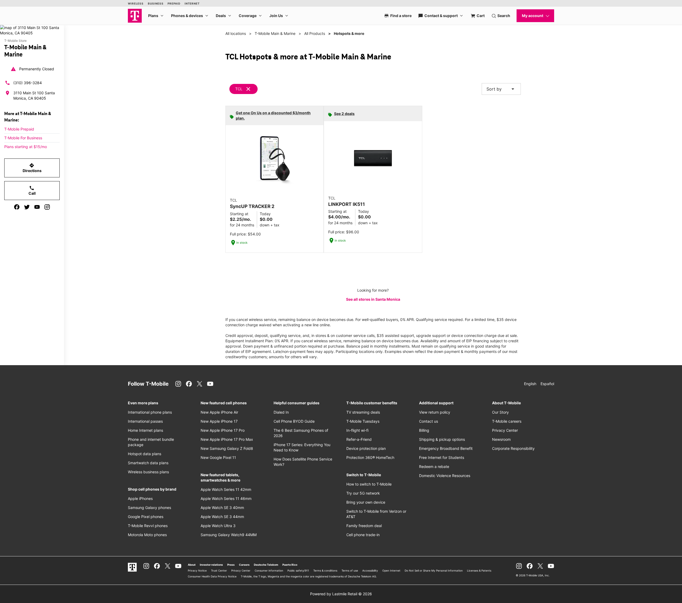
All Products (314, 33)
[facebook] (17, 207)
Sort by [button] (501, 89)
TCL (238, 89)
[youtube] (37, 207)
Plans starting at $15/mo (25, 146)
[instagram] (47, 207)
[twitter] (27, 207)
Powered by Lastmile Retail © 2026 (341, 594)
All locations (235, 33)
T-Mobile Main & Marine (275, 33)
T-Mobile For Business (23, 138)
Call (32, 190)
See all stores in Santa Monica (373, 299)
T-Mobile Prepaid (19, 129)
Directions (32, 168)
